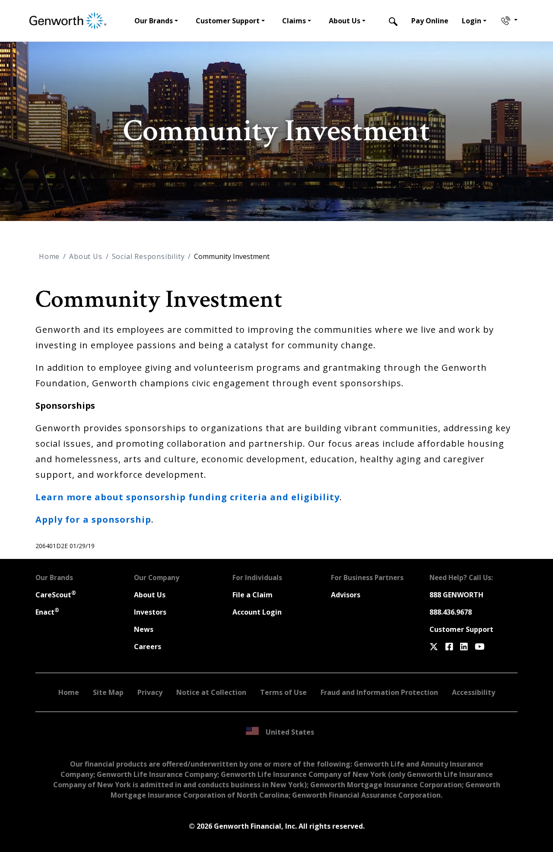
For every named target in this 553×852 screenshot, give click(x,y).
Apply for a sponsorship (93, 519)
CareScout (55, 595)
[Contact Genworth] (508, 20)
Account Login (257, 612)
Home (49, 256)
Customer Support (461, 629)
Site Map (108, 692)
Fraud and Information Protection (379, 692)
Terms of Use (283, 692)
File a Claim (252, 595)
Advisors (345, 595)
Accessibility (473, 692)
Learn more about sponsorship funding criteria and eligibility (187, 497)
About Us (85, 256)
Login (471, 20)
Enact (47, 612)
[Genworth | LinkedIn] (464, 646)
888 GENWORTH (456, 595)
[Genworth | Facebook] (449, 646)
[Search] (393, 20)
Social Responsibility (148, 256)
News (143, 629)
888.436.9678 (450, 612)
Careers (147, 646)
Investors (150, 612)
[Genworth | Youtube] (480, 646)
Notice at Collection (211, 692)
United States (290, 732)
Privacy (149, 692)
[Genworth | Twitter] (433, 646)
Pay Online (429, 20)
